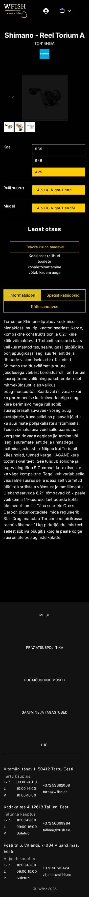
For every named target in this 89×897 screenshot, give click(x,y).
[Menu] (80, 11)
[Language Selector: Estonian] (65, 11)
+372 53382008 (56, 785)
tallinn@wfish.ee (56, 830)
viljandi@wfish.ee (57, 875)
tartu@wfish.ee (55, 792)
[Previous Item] (13, 97)
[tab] (22, 295)
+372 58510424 (56, 868)
